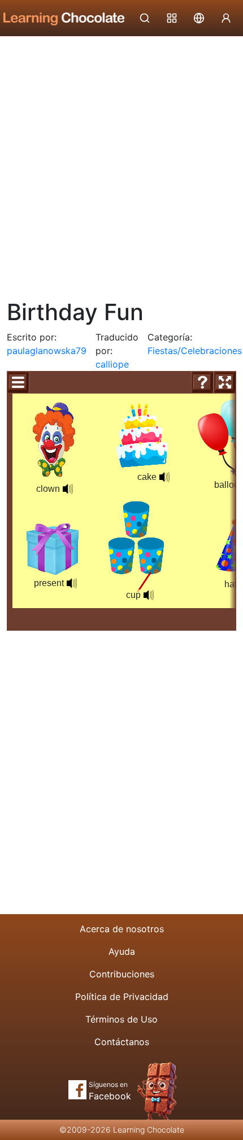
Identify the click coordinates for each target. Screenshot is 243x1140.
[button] (67, 489)
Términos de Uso (121, 1019)
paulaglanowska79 (46, 350)
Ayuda (122, 951)
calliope (112, 364)
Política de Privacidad (121, 996)
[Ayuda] (202, 382)
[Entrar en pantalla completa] (225, 382)
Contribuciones (121, 974)
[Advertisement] (121, 163)
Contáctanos (121, 1041)
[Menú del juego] (18, 382)
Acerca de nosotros (122, 928)
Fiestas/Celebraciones (194, 350)
